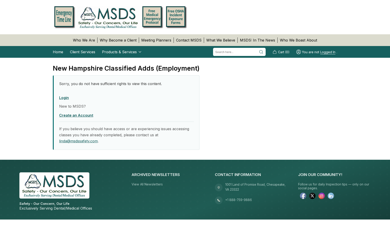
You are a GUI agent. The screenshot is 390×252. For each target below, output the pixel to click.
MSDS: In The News (257, 40)
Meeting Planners (156, 40)
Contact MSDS (189, 40)
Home (58, 52)
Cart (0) (284, 52)
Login (64, 97)
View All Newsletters (147, 184)
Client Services (82, 52)
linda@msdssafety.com (78, 141)
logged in (327, 52)
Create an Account (76, 115)
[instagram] (321, 196)
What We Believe (220, 40)
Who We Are (84, 40)
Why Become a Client (118, 40)
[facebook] (303, 196)
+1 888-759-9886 (238, 200)
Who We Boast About (298, 40)
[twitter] (312, 196)
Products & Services (119, 52)
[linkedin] (331, 196)
